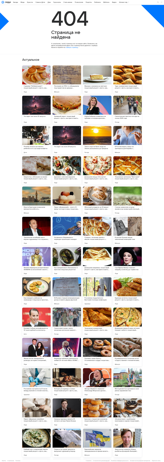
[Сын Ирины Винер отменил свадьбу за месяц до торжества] (127, 261)
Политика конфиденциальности (119, 460)
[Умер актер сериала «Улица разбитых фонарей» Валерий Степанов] (127, 443)
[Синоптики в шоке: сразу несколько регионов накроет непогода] (67, 322)
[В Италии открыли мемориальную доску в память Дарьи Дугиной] (67, 291)
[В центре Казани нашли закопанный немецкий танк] (127, 231)
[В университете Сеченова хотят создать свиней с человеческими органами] (127, 352)
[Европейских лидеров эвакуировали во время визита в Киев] (97, 443)
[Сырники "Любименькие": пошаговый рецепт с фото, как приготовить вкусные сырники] (36, 79)
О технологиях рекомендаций (101, 460)
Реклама (17, 460)
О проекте (88, 460)
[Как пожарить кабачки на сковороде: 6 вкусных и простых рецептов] (36, 291)
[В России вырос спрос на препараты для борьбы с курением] (127, 140)
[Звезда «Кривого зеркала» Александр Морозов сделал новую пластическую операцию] (97, 382)
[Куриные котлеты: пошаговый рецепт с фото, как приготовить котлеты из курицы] (127, 291)
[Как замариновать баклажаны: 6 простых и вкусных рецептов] (67, 261)
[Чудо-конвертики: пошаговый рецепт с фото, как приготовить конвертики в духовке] (127, 79)
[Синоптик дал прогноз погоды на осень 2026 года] (127, 110)
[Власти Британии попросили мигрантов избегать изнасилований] (36, 201)
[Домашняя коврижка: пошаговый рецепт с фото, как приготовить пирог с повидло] (97, 261)
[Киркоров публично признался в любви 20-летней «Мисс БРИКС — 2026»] (67, 352)
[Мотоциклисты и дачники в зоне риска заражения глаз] (127, 382)
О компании (10, 460)
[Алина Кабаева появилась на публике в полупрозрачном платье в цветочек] (97, 110)
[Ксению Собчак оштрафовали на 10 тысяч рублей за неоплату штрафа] (36, 322)
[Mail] (3, 2)
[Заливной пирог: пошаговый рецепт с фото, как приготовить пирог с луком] (67, 110)
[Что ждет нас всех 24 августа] (67, 140)
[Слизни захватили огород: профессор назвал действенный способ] (127, 201)
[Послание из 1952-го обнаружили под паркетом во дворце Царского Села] (67, 79)
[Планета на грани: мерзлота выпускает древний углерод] (67, 443)
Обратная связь (156, 460)
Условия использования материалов (140, 460)
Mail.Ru (4, 460)
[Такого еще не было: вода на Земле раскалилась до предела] (97, 140)
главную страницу (71, 47)
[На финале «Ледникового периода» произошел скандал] (67, 231)
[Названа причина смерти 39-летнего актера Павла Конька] (67, 412)
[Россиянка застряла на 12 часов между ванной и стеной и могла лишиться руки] (36, 382)
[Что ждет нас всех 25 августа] (36, 110)
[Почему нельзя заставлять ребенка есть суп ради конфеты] (36, 140)
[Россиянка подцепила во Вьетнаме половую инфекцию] (97, 291)
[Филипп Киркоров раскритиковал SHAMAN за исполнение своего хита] (36, 261)
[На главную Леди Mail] (7, 2)
